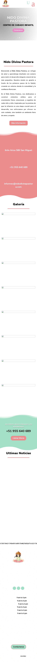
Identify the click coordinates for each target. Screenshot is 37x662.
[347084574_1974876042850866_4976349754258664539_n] (18, 239)
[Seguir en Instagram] (18, 588)
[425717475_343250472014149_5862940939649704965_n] (18, 263)
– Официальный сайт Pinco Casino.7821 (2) (18, 501)
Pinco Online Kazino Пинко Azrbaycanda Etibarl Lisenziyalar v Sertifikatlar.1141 (18, 483)
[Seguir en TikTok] (22, 588)
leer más (18, 469)
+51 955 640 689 (18, 167)
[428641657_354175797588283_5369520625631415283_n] (18, 288)
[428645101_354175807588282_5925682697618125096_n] (18, 312)
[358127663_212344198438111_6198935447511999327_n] (18, 361)
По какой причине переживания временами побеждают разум (18, 465)
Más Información (18, 123)
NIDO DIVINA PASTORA (18, 19)
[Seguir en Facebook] (14, 588)
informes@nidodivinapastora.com (18, 185)
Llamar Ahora (18, 438)
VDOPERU (23, 656)
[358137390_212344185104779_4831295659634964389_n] (18, 337)
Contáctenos (18, 647)
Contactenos (18, 30)
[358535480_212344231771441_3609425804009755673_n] (18, 386)
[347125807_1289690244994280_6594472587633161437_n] (18, 214)
